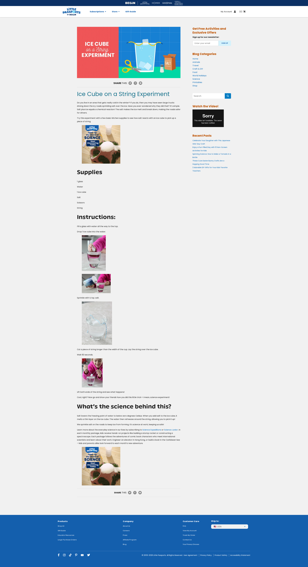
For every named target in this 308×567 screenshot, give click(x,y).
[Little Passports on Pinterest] (76, 555)
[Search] (228, 96)
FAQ (184, 526)
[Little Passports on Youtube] (82, 555)
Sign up (224, 43)
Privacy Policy (206, 555)
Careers (126, 530)
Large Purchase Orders (67, 540)
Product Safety (221, 555)
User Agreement (190, 555)
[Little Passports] (75, 11)
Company (128, 521)
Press (125, 535)
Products (62, 521)
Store (114, 12)
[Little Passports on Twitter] (88, 555)
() (240, 11)
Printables (197, 82)
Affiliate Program (130, 540)
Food (194, 72)
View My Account (190, 530)
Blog (124, 544)
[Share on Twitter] (130, 83)
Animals (196, 62)
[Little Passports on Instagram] (64, 555)
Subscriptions (97, 12)
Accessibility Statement (240, 555)
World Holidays (199, 75)
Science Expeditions (151, 429)
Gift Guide (130, 12)
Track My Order (189, 535)
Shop (194, 85)
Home (195, 58)
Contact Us (187, 540)
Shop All (61, 526)
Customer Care (191, 521)
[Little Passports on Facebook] (59, 555)
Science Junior (171, 429)
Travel (195, 65)
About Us (126, 526)
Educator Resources (66, 535)
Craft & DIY (197, 68)
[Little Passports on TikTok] (70, 555)
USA (219, 526)
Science (196, 79)
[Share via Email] (140, 83)
